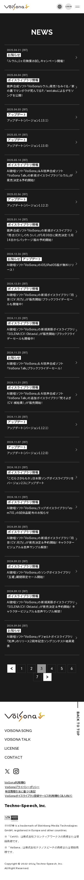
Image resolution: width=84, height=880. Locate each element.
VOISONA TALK (17, 739)
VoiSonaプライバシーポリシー (22, 787)
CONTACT (14, 757)
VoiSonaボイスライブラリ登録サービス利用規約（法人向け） (38, 796)
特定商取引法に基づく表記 (20, 791)
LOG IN (68, 6)
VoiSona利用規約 (15, 782)
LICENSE (12, 748)
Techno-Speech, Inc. (25, 805)
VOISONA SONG (18, 730)
